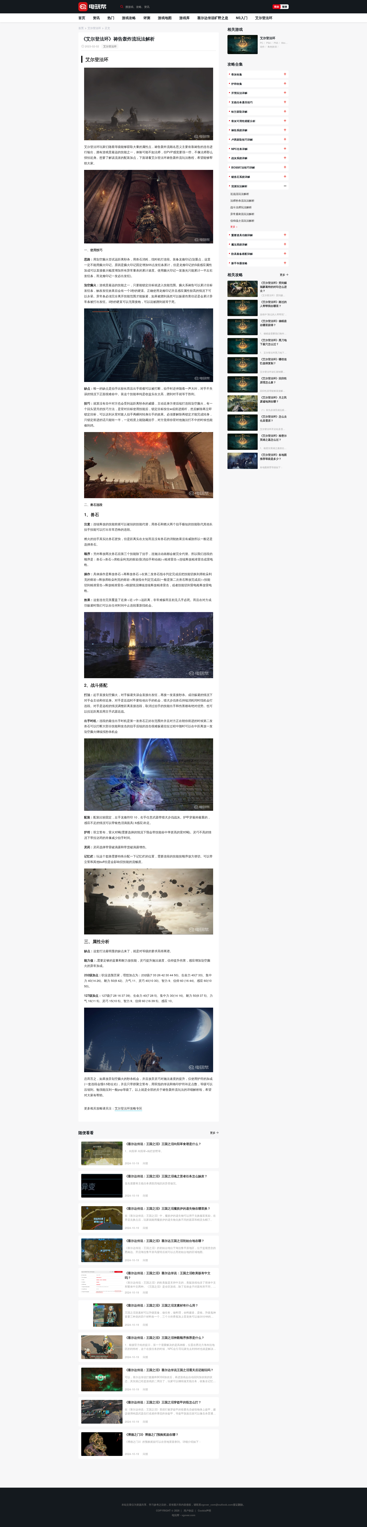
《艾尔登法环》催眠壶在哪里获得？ (273, 323)
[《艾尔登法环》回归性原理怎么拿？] (242, 384)
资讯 (96, 17)
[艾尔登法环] (242, 44)
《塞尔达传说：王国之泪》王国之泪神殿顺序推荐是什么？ (164, 1337)
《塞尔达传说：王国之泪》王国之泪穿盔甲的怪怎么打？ (163, 1402)
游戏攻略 (129, 17)
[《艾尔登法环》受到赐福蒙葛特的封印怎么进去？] (242, 289)
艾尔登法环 (263, 17)
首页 (81, 17)
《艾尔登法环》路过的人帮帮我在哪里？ (273, 304)
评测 (146, 17)
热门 (110, 17)
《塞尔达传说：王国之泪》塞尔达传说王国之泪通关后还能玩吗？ (169, 1370)
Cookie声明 (204, 1510)
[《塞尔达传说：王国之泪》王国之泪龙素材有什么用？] (102, 1315)
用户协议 (189, 1510)
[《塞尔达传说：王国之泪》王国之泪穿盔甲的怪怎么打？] (102, 1412)
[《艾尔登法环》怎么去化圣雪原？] (242, 422)
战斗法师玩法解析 (241, 207)
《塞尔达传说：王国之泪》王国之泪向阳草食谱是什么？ (163, 1144)
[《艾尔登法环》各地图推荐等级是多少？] (242, 461)
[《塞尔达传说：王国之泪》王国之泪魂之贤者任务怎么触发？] (102, 1186)
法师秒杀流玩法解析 (242, 200)
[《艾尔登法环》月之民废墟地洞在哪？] (242, 403)
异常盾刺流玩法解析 (242, 214)
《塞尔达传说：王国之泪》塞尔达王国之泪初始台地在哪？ (164, 1240)
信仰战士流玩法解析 (242, 220)
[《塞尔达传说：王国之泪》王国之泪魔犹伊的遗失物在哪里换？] (102, 1218)
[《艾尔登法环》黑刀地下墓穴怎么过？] (242, 346)
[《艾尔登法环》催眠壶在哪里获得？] (242, 327)
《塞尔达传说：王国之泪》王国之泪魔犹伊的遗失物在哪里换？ (167, 1208)
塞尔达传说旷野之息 (212, 17)
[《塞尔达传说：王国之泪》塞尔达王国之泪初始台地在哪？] (102, 1250)
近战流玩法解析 (239, 194)
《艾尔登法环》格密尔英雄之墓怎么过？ (273, 437)
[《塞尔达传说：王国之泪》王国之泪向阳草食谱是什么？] (102, 1153)
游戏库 (184, 17)
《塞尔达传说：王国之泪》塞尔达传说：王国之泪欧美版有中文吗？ (167, 1275)
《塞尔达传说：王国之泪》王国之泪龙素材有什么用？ (161, 1305)
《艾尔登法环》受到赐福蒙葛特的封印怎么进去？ (273, 287)
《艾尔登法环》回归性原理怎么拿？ (273, 380)
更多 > (234, 226)
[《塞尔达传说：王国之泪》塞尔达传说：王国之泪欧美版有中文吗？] (102, 1282)
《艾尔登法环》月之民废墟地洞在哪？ (273, 399)
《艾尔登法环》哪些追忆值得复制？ (273, 361)
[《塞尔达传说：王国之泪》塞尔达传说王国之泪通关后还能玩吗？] (102, 1379)
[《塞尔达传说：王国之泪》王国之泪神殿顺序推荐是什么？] (102, 1347)
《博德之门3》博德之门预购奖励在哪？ (152, 1434)
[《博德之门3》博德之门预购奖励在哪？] (102, 1444)
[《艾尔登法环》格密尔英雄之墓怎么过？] (242, 442)
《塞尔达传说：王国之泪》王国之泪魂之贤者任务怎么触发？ (166, 1176)
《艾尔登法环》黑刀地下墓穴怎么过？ (273, 342)
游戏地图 (165, 17)
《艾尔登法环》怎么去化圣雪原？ (273, 418)
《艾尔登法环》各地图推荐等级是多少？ (273, 457)
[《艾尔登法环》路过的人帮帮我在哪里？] (242, 308)
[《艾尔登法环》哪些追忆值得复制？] (242, 365)
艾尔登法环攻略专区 (128, 1108)
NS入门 (242, 17)
